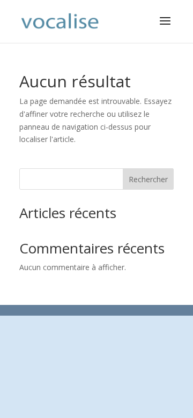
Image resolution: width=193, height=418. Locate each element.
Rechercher (148, 179)
